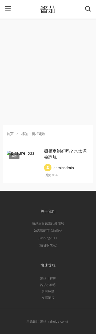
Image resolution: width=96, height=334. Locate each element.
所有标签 (48, 291)
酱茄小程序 (48, 285)
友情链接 (48, 297)
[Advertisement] (48, 71)
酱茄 (48, 9)
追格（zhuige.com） (55, 321)
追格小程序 (48, 278)
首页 (10, 133)
